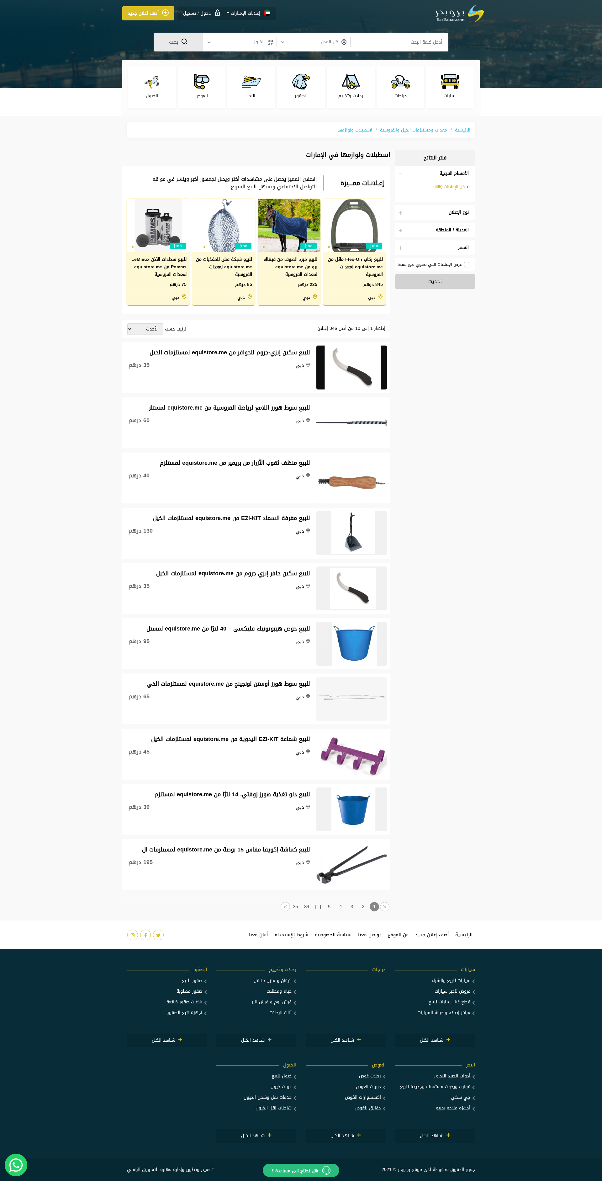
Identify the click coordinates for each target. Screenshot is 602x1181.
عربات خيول (281, 1086)
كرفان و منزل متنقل (273, 980)
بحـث (174, 42)
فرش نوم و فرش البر (272, 1002)
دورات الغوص (368, 1086)
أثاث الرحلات (280, 1012)
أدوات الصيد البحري (452, 1076)
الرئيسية (462, 130)
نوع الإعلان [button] (459, 212)
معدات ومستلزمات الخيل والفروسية (413, 130)
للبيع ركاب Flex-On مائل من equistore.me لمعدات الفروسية (355, 267)
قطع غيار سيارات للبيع (449, 1002)
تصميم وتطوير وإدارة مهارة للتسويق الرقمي (170, 1169)
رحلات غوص (370, 1076)
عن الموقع (398, 934)
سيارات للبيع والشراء (450, 980)
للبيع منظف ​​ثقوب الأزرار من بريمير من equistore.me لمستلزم (235, 462)
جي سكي (460, 1097)
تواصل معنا (369, 934)
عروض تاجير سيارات (452, 991)
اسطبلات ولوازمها (354, 130)
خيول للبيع (282, 1076)
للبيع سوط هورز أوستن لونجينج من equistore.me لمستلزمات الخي (228, 683)
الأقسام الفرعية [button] (454, 173)
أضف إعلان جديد (432, 934)
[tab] (435, 173)
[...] (318, 906)
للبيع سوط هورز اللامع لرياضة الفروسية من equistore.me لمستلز (229, 406)
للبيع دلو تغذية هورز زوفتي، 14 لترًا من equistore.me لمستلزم (232, 793)
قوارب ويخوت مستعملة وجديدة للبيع (435, 1086)
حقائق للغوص (368, 1108)
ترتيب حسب (175, 329)
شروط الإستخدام (291, 934)
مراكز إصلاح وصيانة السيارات (443, 1012)
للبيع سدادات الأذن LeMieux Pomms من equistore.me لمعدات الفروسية (159, 267)
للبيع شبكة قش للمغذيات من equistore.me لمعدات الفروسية (224, 267)
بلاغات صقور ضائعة (184, 1002)
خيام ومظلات (279, 991)
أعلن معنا (258, 934)
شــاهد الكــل (432, 1040)
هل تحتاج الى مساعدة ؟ (296, 1171)
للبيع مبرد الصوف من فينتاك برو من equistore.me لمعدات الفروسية (290, 267)
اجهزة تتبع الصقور (184, 1012)
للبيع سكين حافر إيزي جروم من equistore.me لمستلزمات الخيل (233, 572)
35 (295, 906)
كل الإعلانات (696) (449, 187)
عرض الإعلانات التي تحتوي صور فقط (430, 264)
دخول (205, 13)
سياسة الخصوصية (333, 934)
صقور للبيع (192, 980)
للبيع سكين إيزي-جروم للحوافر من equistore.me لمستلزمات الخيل (230, 351)
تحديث (435, 281)
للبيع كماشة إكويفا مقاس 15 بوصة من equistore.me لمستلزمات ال (226, 848)
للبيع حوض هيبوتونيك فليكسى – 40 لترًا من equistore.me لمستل (228, 627)
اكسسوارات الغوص (363, 1097)
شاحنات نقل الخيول (274, 1108)
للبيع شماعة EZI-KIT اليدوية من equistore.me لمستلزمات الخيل (230, 738)
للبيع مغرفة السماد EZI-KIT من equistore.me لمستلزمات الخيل (231, 517)
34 (306, 906)
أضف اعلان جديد (144, 13)
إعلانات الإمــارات (245, 13)
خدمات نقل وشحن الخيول (268, 1097)
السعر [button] (463, 248)
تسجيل (189, 13)
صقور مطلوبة (189, 991)
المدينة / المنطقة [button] (452, 230)
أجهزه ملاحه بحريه (453, 1108)
